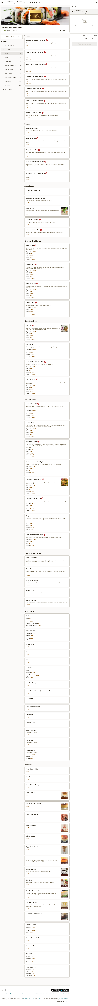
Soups (13, 53)
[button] (46, 43)
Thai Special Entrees (13, 77)
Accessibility (66, 994)
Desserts (13, 85)
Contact (24, 994)
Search (20, 37)
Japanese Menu (9, 45)
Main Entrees (13, 73)
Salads (13, 57)
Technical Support (39, 994)
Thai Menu (7, 49)
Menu (7, 994)
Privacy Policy (48, 994)
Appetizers (13, 61)
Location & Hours (15, 994)
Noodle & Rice (13, 69)
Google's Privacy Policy (29, 998)
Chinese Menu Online (64, 998)
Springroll (67, 1001)
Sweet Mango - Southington (14, 2)
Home (3, 994)
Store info (64, 30)
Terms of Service (57, 994)
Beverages (13, 81)
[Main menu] (2, 2)
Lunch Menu (8, 89)
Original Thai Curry (13, 65)
